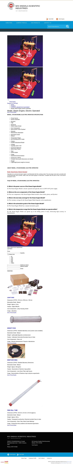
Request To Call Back (12, 103)
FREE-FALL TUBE (12, 410)
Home (12, 104)
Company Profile (21, 22)
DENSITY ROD (11, 328)
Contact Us (47, 22)
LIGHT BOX (10, 297)
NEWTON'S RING (12, 360)
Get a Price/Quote (11, 112)
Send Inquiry (12, 101)
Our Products (35, 22)
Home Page (9, 22)
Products (13, 106)
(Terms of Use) (69, 461)
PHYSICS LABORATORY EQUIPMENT (20, 107)
